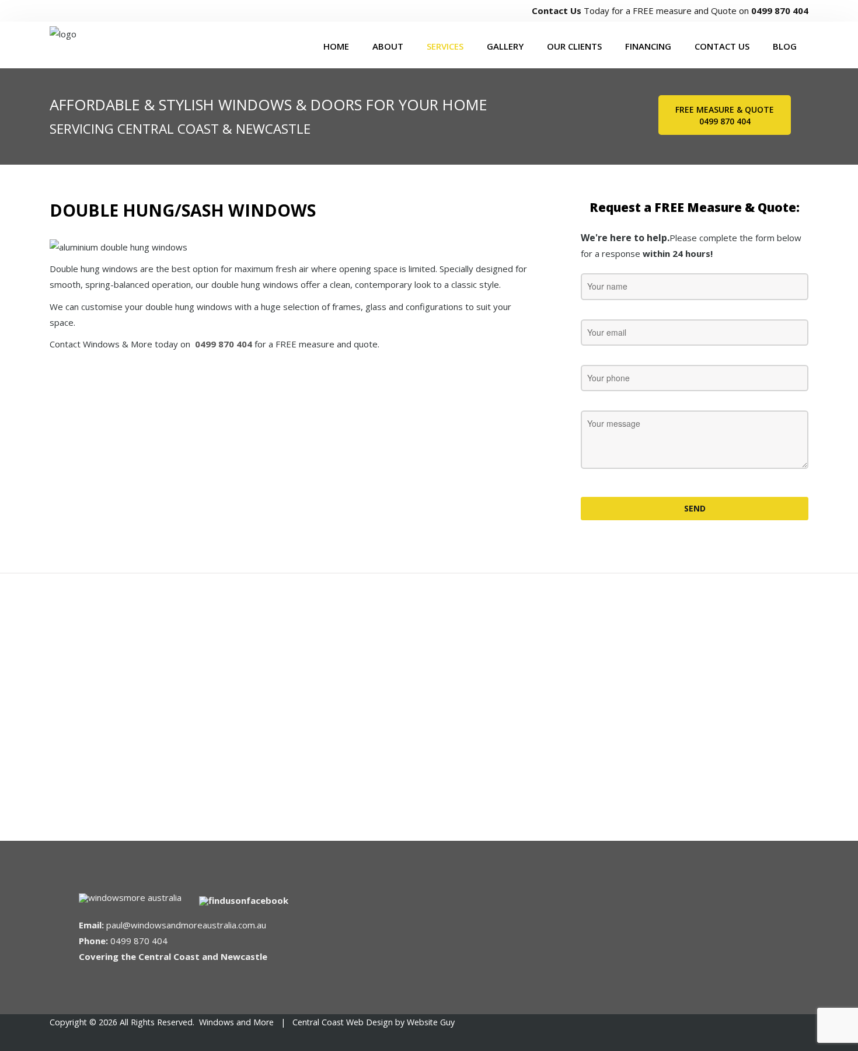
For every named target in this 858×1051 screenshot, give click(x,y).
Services (445, 46)
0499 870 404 (779, 10)
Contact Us (556, 10)
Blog (785, 46)
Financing (648, 46)
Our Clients (574, 46)
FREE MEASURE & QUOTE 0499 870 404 (724, 115)
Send (695, 508)
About (387, 46)
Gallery (505, 46)
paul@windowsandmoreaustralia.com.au (186, 925)
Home (336, 46)
